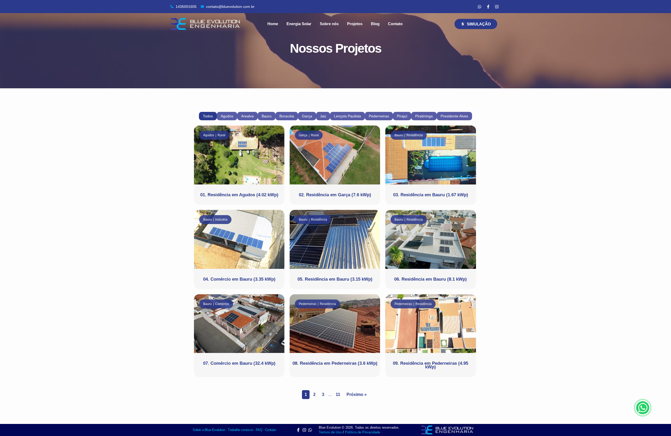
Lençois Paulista (347, 116)
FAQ (259, 430)
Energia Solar (298, 23)
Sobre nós (329, 23)
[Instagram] (497, 6)
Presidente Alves (454, 116)
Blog (375, 23)
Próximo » (357, 394)
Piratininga (424, 116)
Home (272, 23)
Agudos (227, 116)
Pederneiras (379, 116)
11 (338, 394)
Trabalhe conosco (240, 430)
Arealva (247, 116)
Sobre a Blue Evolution (209, 430)
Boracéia (286, 116)
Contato (395, 23)
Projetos (354, 23)
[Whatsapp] (479, 6)
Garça (307, 116)
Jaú (323, 116)
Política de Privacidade (362, 432)
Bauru (267, 116)
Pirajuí (402, 116)
